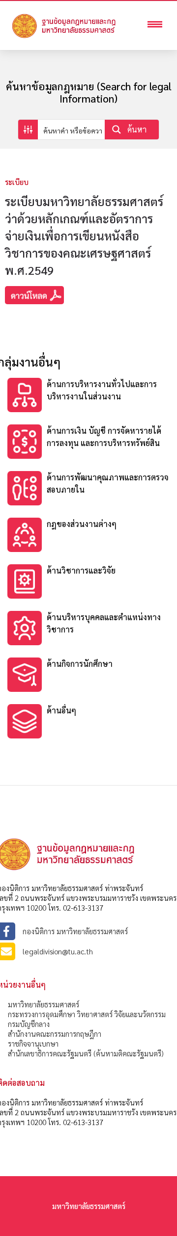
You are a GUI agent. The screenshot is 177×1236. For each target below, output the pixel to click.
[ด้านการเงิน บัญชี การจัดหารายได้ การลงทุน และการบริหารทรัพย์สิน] (88, 442)
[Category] (88, 396)
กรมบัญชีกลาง (29, 1023)
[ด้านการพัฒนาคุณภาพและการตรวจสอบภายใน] (88, 489)
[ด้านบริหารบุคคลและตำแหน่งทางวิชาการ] (88, 629)
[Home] (79, 37)
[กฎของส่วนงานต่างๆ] (88, 536)
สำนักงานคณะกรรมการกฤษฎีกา (54, 1033)
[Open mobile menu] (157, 25)
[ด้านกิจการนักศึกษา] (88, 675)
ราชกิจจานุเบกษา (33, 1043)
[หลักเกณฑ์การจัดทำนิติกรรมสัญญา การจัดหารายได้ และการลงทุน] (88, 582)
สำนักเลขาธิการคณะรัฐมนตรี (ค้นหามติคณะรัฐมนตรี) (86, 1053)
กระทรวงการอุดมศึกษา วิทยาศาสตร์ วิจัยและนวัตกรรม (87, 1014)
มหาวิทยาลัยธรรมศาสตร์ (43, 1004)
